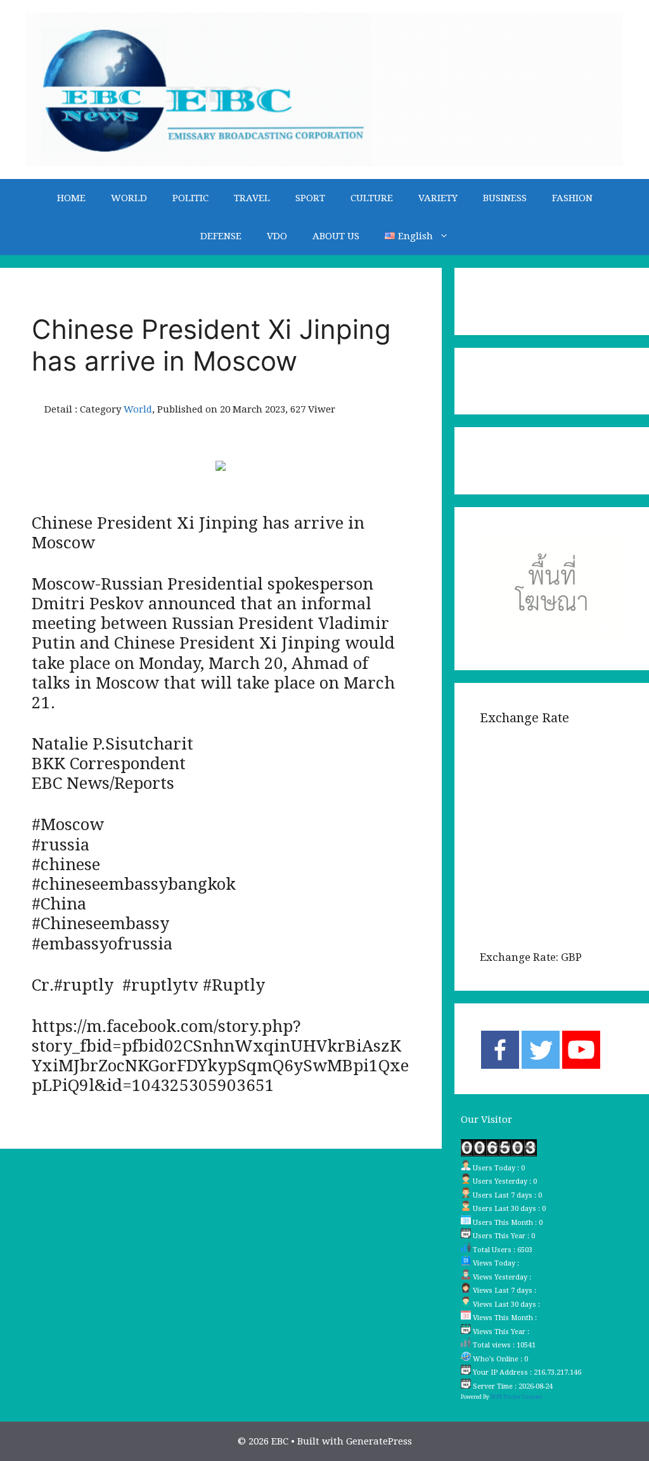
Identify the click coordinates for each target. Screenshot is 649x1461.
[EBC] (324, 89)
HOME (71, 198)
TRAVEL (252, 198)
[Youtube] (581, 1050)
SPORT (310, 198)
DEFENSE (220, 236)
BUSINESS (505, 198)
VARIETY (438, 198)
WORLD (129, 198)
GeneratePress (379, 1441)
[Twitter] (541, 1050)
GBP (571, 957)
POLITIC (190, 198)
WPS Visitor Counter (517, 1397)
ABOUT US (335, 236)
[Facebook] (500, 1050)
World (138, 409)
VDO (277, 236)
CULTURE (371, 198)
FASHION (572, 198)
